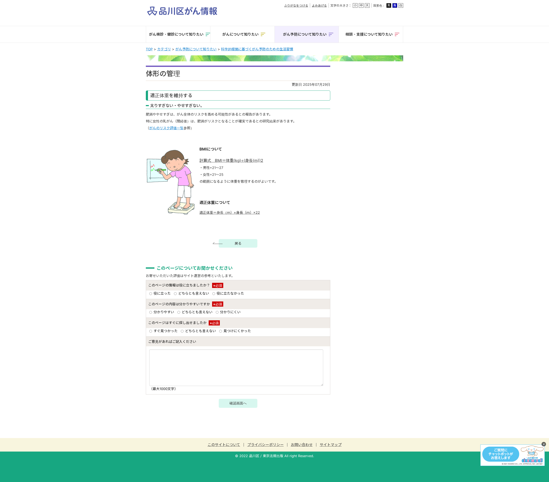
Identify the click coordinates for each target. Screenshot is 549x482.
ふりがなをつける (296, 5)
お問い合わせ (302, 445)
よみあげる (319, 5)
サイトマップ (331, 445)
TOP (149, 49)
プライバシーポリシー (265, 445)
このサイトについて (224, 445)
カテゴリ (164, 49)
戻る (238, 243)
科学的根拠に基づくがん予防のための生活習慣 (257, 49)
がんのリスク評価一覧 (166, 128)
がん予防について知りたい (196, 49)
